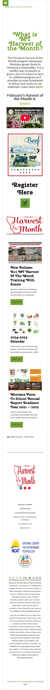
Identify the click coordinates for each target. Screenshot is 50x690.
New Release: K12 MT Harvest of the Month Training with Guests (24, 275)
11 (20, 172)
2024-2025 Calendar (18, 339)
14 (29, 172)
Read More (16, 302)
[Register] (25, 203)
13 (26, 172)
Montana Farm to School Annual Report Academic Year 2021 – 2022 (25, 400)
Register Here (25, 188)
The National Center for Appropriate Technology (24, 682)
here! (39, 87)
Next (37, 151)
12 (23, 172)
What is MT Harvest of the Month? (25, 41)
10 (38, 169)
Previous (13, 151)
